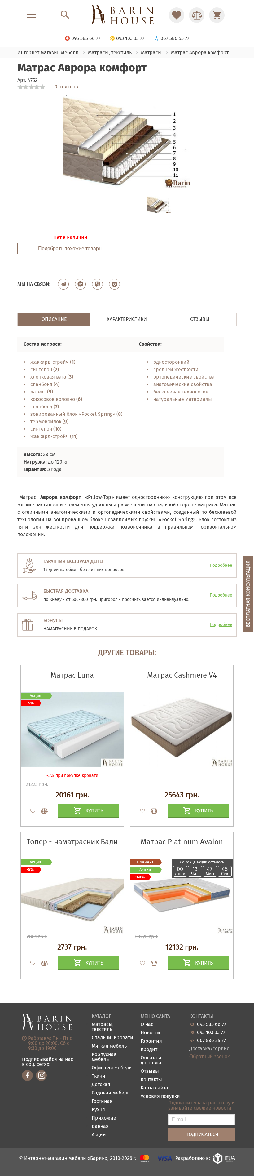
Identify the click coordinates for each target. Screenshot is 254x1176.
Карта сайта (154, 1088)
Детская (101, 1084)
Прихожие (104, 1118)
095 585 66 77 (211, 1024)
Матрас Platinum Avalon (182, 841)
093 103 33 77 (211, 1032)
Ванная (100, 1126)
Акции (99, 1135)
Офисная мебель (111, 1068)
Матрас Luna (72, 675)
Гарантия (151, 1041)
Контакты (151, 1079)
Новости (150, 1033)
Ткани (98, 1076)
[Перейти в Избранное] (176, 15)
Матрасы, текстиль (103, 1027)
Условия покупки (160, 1096)
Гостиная (102, 1101)
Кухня (98, 1109)
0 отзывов (66, 86)
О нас (147, 1024)
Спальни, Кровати (112, 1038)
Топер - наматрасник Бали (72, 841)
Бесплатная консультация (248, 593)
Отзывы (150, 1071)
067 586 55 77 (211, 1040)
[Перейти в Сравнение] (196, 15)
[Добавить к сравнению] (41, 811)
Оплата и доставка (151, 1060)
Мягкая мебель (109, 1046)
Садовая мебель (110, 1093)
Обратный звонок (209, 1056)
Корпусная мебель (104, 1057)
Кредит (149, 1049)
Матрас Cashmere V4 (182, 675)
